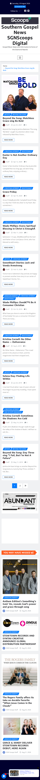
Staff (7, 125)
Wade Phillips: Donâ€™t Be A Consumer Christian (19, 303)
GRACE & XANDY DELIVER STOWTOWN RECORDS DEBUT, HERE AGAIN (17, 745)
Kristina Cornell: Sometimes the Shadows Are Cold (18, 417)
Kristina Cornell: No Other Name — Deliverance (17, 340)
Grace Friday (10, 191)
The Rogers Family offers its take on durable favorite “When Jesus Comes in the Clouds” (18, 701)
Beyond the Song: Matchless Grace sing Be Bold (18, 119)
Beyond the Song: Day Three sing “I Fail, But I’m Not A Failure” (18, 455)
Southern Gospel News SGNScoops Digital (20, 35)
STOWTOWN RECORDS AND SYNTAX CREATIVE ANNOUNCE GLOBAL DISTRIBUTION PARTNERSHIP (19, 639)
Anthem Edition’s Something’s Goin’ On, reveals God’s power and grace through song (19, 604)
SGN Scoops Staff (12, 611)
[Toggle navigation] (20, 58)
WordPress (31, 773)
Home (5, 66)
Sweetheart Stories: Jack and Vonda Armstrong (19, 264)
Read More (8, 140)
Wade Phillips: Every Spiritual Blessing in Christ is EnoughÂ (19, 227)
